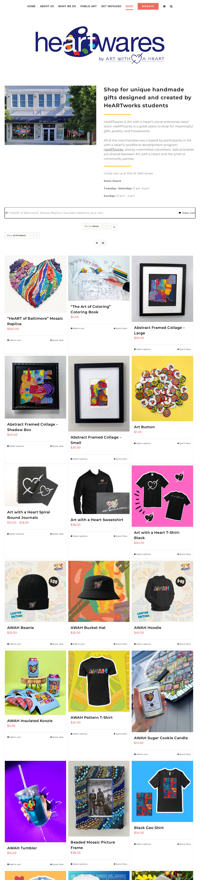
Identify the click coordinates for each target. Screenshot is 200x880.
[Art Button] (162, 388)
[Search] (167, 6)
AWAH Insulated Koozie (30, 720)
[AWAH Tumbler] (35, 801)
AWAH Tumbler (22, 848)
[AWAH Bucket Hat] (99, 591)
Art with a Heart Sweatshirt (97, 519)
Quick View (58, 340)
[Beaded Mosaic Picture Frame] (99, 798)
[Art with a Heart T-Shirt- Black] (162, 496)
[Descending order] (114, 227)
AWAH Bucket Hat (88, 627)
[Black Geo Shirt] (162, 791)
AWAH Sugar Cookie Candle (161, 738)
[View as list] (103, 243)
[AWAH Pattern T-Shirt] (99, 681)
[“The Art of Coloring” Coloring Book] (99, 278)
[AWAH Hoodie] (162, 591)
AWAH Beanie (20, 627)
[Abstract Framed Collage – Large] (162, 289)
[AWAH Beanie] (35, 591)
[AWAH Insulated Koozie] (35, 683)
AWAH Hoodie (147, 627)
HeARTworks (113, 149)
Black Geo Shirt (149, 827)
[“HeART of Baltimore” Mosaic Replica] (35, 284)
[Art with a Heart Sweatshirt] (99, 489)
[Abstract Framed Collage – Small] (99, 393)
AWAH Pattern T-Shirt (92, 717)
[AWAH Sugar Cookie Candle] (162, 691)
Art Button (144, 427)
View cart (188, 212)
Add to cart (15, 340)
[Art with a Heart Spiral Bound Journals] (35, 485)
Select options (143, 349)
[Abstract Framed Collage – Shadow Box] (35, 387)
